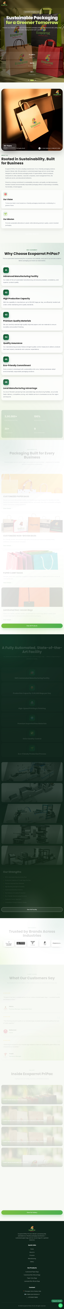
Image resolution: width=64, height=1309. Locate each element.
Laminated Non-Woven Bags (32, 1281)
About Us (32, 1252)
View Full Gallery (32, 1212)
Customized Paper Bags (32, 1271)
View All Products (32, 625)
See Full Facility (32, 909)
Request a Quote (56, 1301)
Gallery (32, 1261)
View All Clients (32, 956)
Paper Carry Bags (32, 1278)
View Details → (8, 506)
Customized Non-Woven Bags (32, 1275)
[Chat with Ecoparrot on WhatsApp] (60, 1305)
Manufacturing (32, 1258)
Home (32, 1249)
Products (32, 1255)
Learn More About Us (32, 234)
